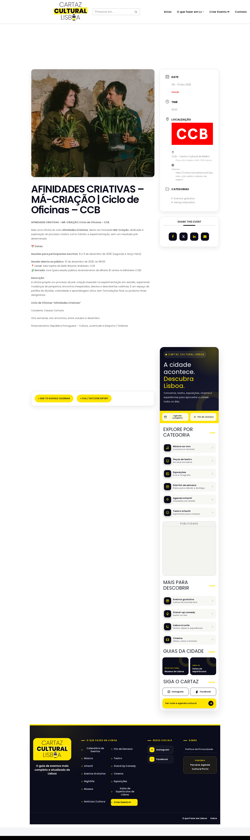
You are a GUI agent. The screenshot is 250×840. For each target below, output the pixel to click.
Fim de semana (205, 416)
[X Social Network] (183, 237)
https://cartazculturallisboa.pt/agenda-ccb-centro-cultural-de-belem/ (194, 176)
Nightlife (89, 781)
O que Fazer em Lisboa (194, 818)
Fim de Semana (123, 749)
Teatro (118, 758)
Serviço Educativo (184, 202)
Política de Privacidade (199, 749)
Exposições (120, 781)
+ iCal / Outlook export (94, 398)
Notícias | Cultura (94, 801)
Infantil (88, 766)
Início (168, 12)
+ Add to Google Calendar (54, 398)
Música (88, 758)
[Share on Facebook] (173, 237)
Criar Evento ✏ (219, 12)
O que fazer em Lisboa (102, 740)
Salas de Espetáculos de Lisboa (125, 791)
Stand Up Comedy (125, 766)
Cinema (118, 773)
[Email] (205, 237)
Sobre (193, 740)
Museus (88, 789)
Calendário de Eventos (95, 750)
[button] (203, 11)
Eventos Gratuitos (95, 773)
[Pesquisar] (136, 11)
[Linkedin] (194, 237)
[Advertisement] (125, 39)
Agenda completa (177, 416)
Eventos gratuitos (184, 198)
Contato (241, 12)
